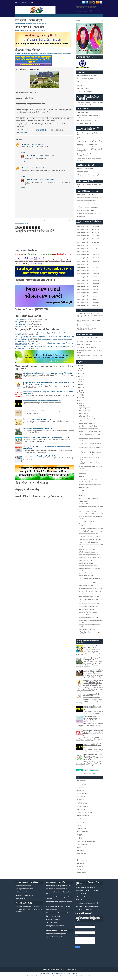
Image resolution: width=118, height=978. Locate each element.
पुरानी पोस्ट (71, 220)
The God (81, 490)
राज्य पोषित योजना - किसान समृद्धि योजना (88, 429)
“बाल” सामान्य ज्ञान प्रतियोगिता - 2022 (86, 204)
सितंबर (81, 392)
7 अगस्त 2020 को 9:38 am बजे (35, 144)
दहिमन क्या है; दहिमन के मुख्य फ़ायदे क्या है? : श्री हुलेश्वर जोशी (37, 428)
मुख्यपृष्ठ (44, 220)
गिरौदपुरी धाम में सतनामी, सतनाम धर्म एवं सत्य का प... (91, 482)
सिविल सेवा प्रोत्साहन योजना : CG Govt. (88, 552)
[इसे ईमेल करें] (55, 130)
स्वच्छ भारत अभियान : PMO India (87, 629)
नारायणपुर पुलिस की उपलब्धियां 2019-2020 (87, 338)
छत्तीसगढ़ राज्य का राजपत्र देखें (53, 919)
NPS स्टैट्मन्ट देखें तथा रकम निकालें (24, 889)
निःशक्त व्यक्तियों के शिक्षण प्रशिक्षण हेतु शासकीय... (90, 539)
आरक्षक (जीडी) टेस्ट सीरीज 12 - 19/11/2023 (88, 261)
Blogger (86, 773)
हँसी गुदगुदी (79, 835)
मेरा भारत (79, 787)
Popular (79, 770)
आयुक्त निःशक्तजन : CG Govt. (86, 563)
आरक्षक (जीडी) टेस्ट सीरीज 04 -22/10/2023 (88, 236)
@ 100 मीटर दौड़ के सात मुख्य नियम (85, 138)
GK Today (80, 85)
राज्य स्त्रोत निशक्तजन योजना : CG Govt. (89, 566)
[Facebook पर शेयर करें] (60, 130)
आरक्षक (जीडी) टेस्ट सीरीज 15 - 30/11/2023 (88, 270)
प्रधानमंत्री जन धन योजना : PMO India (88, 617)
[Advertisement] (59, 951)
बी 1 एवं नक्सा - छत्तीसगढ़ (52, 922)
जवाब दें (22, 149)
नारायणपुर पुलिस (80, 793)
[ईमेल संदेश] (51, 130)
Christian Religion (84, 504)
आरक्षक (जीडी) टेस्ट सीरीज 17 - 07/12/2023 (88, 277)
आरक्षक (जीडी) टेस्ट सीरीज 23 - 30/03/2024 (88, 296)
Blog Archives (94, 770)
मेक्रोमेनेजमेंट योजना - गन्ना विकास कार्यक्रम (89, 455)
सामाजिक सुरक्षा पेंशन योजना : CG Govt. (88, 612)
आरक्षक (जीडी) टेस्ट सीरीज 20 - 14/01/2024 (88, 286)
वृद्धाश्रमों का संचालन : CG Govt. (87, 594)
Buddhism (82, 495)
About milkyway (19, 321)
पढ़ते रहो (79, 866)
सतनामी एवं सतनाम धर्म (55, 975)
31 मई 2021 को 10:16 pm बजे (46, 156)
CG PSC (79, 863)
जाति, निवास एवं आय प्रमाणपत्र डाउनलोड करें (56, 889)
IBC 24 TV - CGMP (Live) (84, 123)
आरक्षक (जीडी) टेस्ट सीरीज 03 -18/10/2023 (88, 232)
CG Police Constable (83, 812)
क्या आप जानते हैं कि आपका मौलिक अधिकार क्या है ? (91, 514)
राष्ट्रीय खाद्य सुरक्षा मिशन (84, 408)
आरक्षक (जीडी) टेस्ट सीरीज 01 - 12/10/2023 (88, 226)
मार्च (80, 406)
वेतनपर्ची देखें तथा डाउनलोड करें (23, 885)
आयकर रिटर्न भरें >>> (21, 898)
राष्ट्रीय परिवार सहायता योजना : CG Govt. (89, 596)
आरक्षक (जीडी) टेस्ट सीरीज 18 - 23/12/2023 (88, 280)
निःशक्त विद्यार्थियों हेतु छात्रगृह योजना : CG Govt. (91, 555)
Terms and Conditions (54, 973)
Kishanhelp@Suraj (31, 156)
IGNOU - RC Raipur (81, 893)
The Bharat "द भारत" (58, 969)
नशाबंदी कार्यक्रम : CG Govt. (86, 585)
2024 (79, 371)
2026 (79, 365)
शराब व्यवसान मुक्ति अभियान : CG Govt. (88, 583)
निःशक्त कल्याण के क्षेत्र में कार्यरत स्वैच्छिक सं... (90, 536)
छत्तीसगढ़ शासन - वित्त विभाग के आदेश (24, 895)
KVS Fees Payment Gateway (84, 909)
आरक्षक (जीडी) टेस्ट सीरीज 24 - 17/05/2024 (88, 299)
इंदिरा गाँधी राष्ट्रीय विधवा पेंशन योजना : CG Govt (90, 604)
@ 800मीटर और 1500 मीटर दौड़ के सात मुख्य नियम (89, 141)
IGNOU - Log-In (80, 896)
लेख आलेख (79, 796)
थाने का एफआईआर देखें (51, 910)
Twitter (24, 2)
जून (80, 397)
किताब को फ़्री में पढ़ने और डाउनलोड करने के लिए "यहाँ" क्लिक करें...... (31, 30)
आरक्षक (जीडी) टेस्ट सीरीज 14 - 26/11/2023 (88, 267)
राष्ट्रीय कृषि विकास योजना (85, 410)
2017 (79, 390)
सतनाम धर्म (81, 476)
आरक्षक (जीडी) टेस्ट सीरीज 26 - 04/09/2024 (88, 305)
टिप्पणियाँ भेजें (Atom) (25, 224)
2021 (79, 379)
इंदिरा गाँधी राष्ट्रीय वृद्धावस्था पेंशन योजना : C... (90, 606)
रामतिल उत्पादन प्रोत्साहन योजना (86, 416)
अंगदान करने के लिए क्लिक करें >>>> (85, 325)
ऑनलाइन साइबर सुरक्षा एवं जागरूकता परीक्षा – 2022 (89, 213)
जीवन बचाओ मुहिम (81, 860)
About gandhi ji (19, 326)
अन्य (78, 819)
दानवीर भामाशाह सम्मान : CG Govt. (87, 521)
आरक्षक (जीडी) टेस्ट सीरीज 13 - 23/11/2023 (88, 264)
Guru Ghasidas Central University (86, 887)
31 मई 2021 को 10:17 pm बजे (46, 179)
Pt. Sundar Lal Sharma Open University (87, 903)
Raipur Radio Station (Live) (84, 112)
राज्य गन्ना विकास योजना (84, 413)
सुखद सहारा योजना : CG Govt (86, 609)
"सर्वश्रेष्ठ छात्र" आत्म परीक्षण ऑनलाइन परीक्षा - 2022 (89, 197)
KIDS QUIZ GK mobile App (84, 91)
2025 (79, 368)
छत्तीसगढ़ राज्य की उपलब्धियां (85, 471)
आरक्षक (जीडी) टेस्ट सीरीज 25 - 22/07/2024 (88, 302)
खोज (78, 838)
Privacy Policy (65, 973)
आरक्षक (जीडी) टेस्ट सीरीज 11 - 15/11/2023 (88, 258)
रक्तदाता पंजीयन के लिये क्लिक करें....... (86, 168)
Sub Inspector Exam (82, 844)
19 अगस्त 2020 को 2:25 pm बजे (35, 168)
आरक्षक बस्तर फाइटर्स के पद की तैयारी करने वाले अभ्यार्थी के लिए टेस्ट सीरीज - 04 (42, 401)
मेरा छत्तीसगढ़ (80, 784)
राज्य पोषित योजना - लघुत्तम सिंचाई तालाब (88, 426)
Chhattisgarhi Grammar (83, 88)
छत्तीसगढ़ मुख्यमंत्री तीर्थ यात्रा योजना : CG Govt (90, 588)
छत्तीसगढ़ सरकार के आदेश (22, 892)
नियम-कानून (79, 822)
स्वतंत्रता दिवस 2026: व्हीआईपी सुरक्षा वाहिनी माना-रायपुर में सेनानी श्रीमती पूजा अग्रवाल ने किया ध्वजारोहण (47, 373)
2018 (79, 387)
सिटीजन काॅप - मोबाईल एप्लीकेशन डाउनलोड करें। (57, 913)
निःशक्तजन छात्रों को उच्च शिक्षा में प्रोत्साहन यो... (90, 557)
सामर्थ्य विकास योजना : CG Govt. (87, 549)
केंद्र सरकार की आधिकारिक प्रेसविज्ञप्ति (55, 937)
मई (80, 400)
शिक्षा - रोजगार (80, 828)
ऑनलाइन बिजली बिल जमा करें (53, 916)
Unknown (24, 144)
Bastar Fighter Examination (84, 841)
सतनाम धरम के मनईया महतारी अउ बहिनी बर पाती (90, 484)
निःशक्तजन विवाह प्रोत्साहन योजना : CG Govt (90, 534)
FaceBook (17, 2)
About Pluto (18, 323)
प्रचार (78, 825)
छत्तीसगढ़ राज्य (82, 473)
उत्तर (23, 152)
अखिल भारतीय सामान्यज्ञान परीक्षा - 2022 (86, 201)
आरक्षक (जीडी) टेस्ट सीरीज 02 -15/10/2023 (88, 229)
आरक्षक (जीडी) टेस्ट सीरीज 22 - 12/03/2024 (88, 293)
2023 (79, 373)
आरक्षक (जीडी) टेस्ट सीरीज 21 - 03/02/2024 (88, 289)
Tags (85, 770)
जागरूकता (79, 790)
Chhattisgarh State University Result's (87, 906)
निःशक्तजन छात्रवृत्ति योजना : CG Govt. (88, 542)
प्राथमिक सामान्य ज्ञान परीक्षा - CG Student (87, 207)
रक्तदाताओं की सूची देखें (82, 172)
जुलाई (80, 395)
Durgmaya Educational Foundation (87, 75)
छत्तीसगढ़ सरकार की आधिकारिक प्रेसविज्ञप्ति (56, 933)
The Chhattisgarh (64, 975)
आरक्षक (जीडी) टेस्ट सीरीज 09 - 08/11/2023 (88, 251)
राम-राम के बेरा (80, 857)
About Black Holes (20, 324)
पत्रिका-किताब (80, 847)
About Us (44, 973)
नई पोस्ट (17, 220)
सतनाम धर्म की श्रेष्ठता (84, 487)
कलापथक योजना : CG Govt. (86, 576)
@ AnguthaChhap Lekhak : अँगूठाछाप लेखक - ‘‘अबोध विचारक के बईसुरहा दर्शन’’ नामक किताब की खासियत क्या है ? (43, 53)
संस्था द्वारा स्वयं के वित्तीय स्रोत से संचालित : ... (90, 591)
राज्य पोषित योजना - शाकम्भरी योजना (87, 423)
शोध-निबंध (79, 869)
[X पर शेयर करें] (59, 130)
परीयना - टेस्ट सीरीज (81, 854)
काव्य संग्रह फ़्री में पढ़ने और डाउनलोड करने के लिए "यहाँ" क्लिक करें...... (31, 23)
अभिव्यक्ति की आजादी (82, 815)
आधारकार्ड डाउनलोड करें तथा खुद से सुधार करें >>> (58, 885)
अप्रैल (81, 403)
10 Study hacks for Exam (22, 319)
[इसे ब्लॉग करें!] (57, 130)
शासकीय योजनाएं (23, 132)
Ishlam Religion (83, 501)
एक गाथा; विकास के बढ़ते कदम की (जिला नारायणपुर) (89, 341)
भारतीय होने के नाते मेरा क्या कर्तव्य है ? (88, 511)
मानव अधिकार (80, 850)
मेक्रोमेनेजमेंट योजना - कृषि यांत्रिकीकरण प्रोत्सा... (90, 452)
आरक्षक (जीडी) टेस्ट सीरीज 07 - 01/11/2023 (88, 245)
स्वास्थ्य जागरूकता (81, 831)
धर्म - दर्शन (79, 800)
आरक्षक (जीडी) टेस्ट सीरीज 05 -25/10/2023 (88, 239)
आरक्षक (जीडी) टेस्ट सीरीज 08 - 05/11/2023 (88, 248)
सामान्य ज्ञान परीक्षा (81, 806)
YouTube (31, 2)
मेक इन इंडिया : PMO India (85, 615)
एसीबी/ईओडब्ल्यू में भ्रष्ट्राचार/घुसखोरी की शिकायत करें (58, 906)
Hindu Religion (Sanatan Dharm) (88, 498)
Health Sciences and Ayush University (87, 890)
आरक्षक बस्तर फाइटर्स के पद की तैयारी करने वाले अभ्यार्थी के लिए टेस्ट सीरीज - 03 (92, 707)
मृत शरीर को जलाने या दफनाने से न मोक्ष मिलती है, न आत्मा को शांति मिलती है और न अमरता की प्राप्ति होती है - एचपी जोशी (90, 315)
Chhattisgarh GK (81, 82)
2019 (79, 384)
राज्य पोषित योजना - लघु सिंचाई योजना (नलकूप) (90, 431)
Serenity (81, 493)
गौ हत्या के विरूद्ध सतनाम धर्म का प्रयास (88, 479)
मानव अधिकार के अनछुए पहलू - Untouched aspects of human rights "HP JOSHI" (46, 437)
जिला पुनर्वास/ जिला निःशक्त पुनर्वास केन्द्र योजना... (90, 531)
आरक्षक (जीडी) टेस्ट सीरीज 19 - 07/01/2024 (88, 283)
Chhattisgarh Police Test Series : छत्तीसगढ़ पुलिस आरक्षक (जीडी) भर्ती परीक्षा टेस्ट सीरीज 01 (91, 718)
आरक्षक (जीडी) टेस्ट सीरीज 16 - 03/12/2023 (88, 274)
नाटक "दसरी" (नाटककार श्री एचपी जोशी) (86, 347)
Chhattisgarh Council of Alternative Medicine (80, 975)
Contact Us (73, 973)
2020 (79, 382)
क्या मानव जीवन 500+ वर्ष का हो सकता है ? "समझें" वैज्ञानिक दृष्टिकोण (39, 456)
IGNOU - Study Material (83, 900)
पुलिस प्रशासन (80, 781)
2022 (79, 376)
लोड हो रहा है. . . (19, 283)
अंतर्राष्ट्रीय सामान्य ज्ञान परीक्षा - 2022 (86, 194)
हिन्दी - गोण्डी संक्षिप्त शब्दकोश (83, 344)
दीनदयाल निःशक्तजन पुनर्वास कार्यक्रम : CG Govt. (91, 528)
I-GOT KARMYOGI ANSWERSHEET (34, 410)
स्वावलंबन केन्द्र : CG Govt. (86, 560)
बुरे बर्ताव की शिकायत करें (83, 913)
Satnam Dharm (36, 975)
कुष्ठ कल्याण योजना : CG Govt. (86, 573)
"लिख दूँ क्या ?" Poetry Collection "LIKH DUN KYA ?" (38, 419)
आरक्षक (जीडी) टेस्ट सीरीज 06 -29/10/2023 (88, 242)
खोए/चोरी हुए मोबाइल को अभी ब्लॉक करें (55, 925)
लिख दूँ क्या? (80, 809)
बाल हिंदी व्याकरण (81, 216)
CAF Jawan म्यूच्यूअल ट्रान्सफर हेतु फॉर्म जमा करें (28, 906)
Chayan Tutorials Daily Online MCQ (87, 78)
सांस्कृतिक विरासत (81, 873)
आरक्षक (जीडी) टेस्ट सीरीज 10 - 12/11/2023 (88, 255)
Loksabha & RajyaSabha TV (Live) (87, 120)
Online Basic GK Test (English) (86, 210)
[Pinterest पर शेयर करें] (62, 130)
